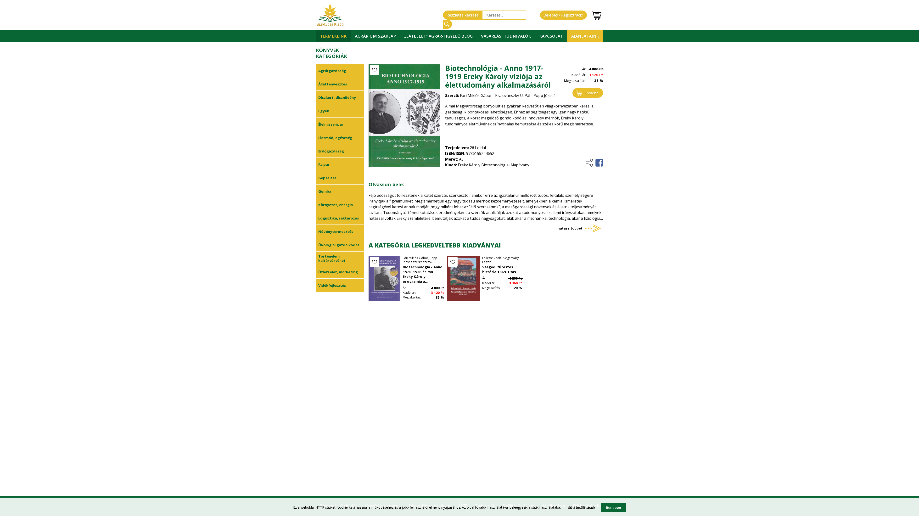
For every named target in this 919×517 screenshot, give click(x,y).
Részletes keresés (463, 15)
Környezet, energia (335, 204)
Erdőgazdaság (331, 151)
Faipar (324, 164)
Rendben (613, 507)
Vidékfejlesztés (332, 285)
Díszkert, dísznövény (337, 97)
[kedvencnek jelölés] (374, 70)
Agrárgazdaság (332, 70)
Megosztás (594, 163)
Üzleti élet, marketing (338, 272)
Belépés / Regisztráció (563, 15)
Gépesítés (327, 177)
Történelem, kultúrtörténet (332, 258)
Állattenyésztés (332, 84)
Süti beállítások (581, 507)
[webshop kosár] (596, 15)
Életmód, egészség (335, 137)
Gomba (324, 191)
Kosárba (591, 92)
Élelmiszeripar (330, 124)
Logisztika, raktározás (338, 218)
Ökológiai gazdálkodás (338, 244)
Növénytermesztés (335, 231)
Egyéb (323, 110)
